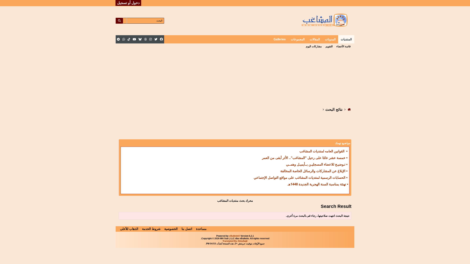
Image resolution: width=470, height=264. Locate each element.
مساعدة (201, 229)
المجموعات (298, 39)
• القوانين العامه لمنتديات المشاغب (323, 151)
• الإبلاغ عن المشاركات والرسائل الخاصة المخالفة (314, 171)
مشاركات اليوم (314, 46)
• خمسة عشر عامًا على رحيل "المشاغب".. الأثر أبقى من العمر (305, 157)
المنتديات (346, 39)
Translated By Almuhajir (235, 241)
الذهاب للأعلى (129, 229)
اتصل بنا (187, 229)
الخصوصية (171, 229)
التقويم (329, 46)
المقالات (315, 39)
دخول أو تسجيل (128, 3)
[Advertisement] (235, 76)
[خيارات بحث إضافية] (125, 21)
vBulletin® (234, 236)
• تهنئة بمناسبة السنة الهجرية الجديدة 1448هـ (318, 184)
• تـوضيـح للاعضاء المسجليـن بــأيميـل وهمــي (317, 164)
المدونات (330, 39)
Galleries (280, 39)
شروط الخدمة (151, 229)
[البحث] (119, 21)
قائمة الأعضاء (343, 46)
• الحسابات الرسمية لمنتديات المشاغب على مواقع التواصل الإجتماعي (301, 177)
